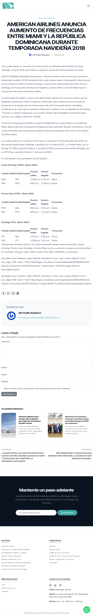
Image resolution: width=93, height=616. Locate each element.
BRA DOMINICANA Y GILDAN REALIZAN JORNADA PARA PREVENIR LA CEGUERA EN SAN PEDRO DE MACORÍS (70, 456)
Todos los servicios (8, 546)
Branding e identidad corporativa (13, 566)
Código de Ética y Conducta (59, 553)
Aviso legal (53, 563)
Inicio (3, 585)
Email (4, 374)
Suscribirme (67, 512)
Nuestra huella (54, 549)
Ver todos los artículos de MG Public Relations (38, 317)
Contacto (4, 591)
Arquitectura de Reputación (11, 556)
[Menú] (89, 6)
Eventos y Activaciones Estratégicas (14, 569)
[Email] (60, 585)
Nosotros (52, 546)
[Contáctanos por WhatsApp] (86, 609)
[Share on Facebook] (3, 293)
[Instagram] (50, 585)
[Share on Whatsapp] (8, 293)
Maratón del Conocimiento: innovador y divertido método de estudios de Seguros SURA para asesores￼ (77, 420)
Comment (6, 341)
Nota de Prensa (46, 18)
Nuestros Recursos (8, 588)
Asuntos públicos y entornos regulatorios (16, 563)
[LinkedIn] (55, 585)
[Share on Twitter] (18, 293)
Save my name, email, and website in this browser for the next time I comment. (37, 388)
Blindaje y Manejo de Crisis (11, 559)
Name (4, 367)
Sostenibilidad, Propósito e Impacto (14, 553)
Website (5, 381)
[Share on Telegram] (13, 293)
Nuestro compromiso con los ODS (61, 559)
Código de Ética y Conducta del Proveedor (64, 556)
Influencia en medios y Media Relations (15, 549)
